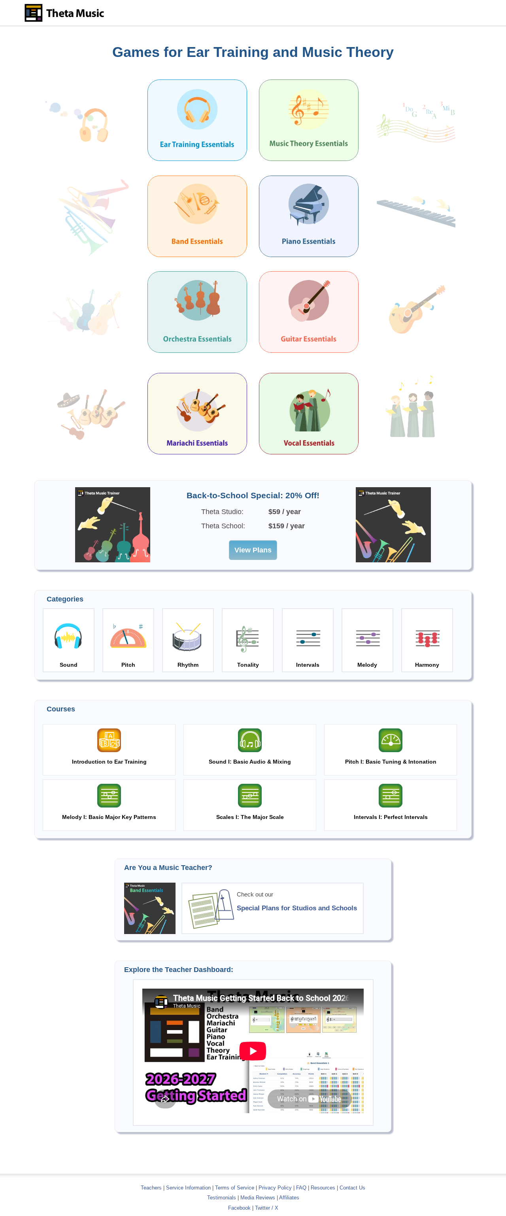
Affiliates (289, 1198)
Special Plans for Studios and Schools (297, 908)
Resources (323, 1188)
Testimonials (221, 1198)
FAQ (301, 1188)
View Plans (253, 550)
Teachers (152, 1188)
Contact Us (352, 1188)
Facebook (239, 1208)
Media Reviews (257, 1198)
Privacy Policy (275, 1188)
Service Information (188, 1188)
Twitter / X (266, 1208)
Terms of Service (234, 1188)
